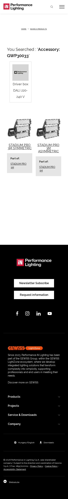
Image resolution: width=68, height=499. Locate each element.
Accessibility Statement (14, 469)
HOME (23, 29)
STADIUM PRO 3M (18, 165)
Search (52, 6)
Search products (38, 29)
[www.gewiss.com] (34, 348)
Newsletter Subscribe (34, 283)
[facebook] (17, 313)
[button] (24, 442)
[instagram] (27, 313)
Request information (34, 294)
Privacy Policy (36, 466)
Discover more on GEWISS (23, 382)
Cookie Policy (51, 466)
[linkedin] (38, 314)
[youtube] (49, 313)
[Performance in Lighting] (18, 6)
